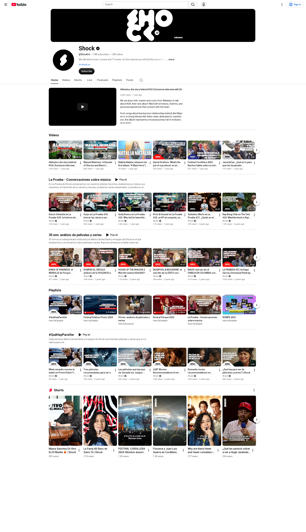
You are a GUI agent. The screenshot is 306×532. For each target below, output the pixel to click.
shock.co (85, 64)
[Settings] (282, 4)
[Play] (82, 107)
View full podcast (126, 324)
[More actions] (80, 163)
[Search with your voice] (203, 4)
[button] (125, 122)
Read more (125, 123)
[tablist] (153, 80)
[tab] (54, 80)
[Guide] (6, 4)
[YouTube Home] (19, 4)
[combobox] (146, 4)
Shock (51, 221)
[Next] (256, 150)
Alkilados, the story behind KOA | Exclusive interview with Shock (152, 89)
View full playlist (56, 321)
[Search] (193, 4)
